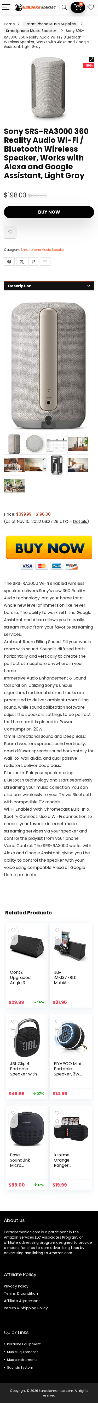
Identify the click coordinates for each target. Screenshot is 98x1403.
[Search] (64, 7)
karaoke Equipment (24, 1344)
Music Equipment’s (22, 1351)
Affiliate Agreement (22, 1300)
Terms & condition (21, 1293)
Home (9, 24)
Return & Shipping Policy (26, 1308)
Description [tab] (20, 286)
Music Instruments (22, 1359)
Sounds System (20, 1367)
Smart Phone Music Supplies (50, 24)
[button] (91, 59)
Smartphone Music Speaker (31, 30)
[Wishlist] (91, 7)
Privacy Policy (16, 1286)
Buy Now (49, 212)
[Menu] (6, 7)
